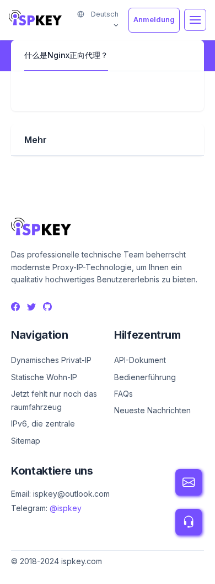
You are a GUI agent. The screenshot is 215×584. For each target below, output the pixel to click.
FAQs (123, 393)
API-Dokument (140, 360)
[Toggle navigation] (195, 20)
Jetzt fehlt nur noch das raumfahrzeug (54, 400)
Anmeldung (154, 19)
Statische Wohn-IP (44, 377)
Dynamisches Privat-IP (51, 360)
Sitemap (25, 440)
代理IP (22, 573)
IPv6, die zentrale (43, 423)
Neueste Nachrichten (152, 410)
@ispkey (66, 508)
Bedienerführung (145, 377)
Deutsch (104, 14)
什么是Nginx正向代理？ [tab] (66, 55)
